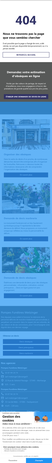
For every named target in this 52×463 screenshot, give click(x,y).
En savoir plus (26, 175)
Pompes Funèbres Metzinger (14, 367)
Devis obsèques (26, 341)
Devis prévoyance (26, 347)
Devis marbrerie (26, 353)
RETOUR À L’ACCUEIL (26, 54)
